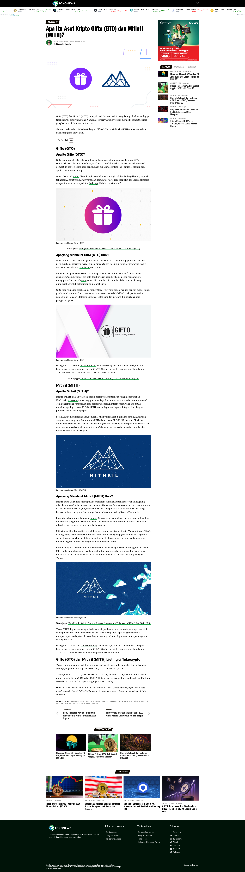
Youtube (176, 846)
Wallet (76, 176)
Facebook (177, 832)
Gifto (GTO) (135, 701)
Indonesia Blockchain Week (149, 842)
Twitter (176, 836)
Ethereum (73, 400)
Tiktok (175, 842)
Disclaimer (241, 15)
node (83, 280)
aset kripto (86, 701)
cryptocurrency (110, 701)
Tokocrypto (62, 664)
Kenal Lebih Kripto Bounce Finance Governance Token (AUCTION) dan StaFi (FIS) (109, 623)
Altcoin (75, 701)
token (83, 159)
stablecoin (84, 267)
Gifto (58, 159)
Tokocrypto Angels (113, 839)
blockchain (134, 166)
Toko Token (143, 839)
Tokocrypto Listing (89, 704)
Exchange (93, 183)
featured (124, 701)
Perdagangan (111, 832)
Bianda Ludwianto (63, 44)
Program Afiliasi (112, 836)
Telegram (177, 852)
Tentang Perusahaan (146, 832)
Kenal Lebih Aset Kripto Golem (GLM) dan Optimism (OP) (109, 378)
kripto (145, 701)
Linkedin (176, 849)
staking (138, 416)
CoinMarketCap (88, 365)
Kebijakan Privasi (145, 836)
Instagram (177, 839)
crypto (97, 701)
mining (93, 518)
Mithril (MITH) (64, 396)
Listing (60, 704)
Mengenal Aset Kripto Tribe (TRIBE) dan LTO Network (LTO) (109, 248)
